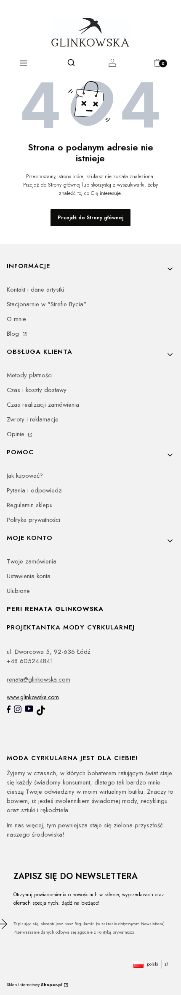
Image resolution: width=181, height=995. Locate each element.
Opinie (17, 434)
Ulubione (18, 590)
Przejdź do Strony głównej (90, 217)
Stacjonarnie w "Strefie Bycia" (46, 304)
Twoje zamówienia (31, 561)
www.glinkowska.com (33, 697)
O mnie (16, 319)
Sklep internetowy (34, 985)
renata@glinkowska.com (38, 679)
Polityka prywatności (33, 519)
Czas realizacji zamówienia (43, 404)
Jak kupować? (25, 475)
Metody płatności (30, 375)
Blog (14, 333)
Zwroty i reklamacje (33, 419)
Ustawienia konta (29, 576)
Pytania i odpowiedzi (35, 490)
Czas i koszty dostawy (37, 390)
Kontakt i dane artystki (35, 289)
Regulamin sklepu (30, 505)
